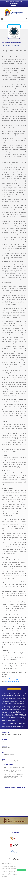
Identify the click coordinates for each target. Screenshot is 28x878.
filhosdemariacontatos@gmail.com (13, 679)
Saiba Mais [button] (4, 876)
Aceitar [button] (21, 870)
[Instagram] (14, 5)
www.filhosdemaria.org (12, 681)
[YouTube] (16, 5)
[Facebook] (12, 5)
